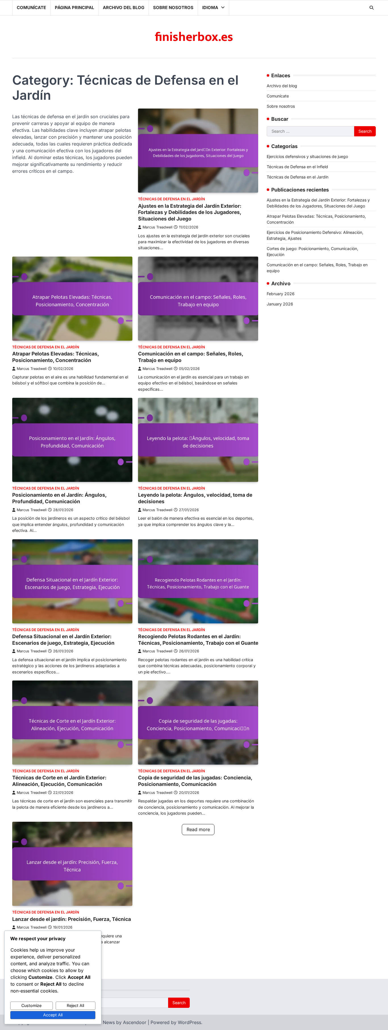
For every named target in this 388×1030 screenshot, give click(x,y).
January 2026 (280, 303)
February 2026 (281, 293)
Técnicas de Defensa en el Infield (297, 166)
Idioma (210, 7)
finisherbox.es (194, 37)
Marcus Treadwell (157, 227)
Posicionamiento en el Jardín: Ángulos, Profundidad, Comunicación (59, 498)
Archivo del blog (123, 7)
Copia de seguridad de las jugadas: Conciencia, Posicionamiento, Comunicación (195, 781)
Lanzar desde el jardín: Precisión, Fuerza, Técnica (71, 919)
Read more (198, 829)
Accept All (52, 1014)
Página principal (74, 7)
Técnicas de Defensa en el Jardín (171, 199)
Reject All (75, 1005)
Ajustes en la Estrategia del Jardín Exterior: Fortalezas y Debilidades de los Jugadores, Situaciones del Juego (189, 212)
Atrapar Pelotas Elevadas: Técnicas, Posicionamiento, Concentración (55, 357)
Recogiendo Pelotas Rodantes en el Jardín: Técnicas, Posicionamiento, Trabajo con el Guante (198, 639)
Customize (31, 1005)
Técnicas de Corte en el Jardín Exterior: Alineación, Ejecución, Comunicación (59, 781)
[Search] (371, 7)
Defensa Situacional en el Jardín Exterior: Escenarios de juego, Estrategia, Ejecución (63, 639)
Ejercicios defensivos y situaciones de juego (307, 156)
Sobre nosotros (173, 7)
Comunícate (31, 7)
